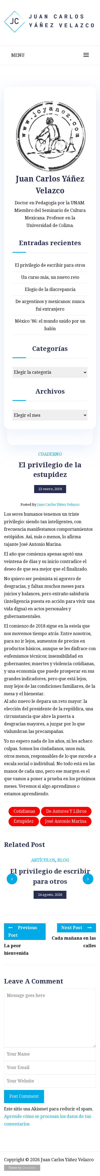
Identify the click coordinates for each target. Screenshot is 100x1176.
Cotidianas (24, 811)
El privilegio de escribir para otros (50, 265)
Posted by (50, 505)
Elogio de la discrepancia (50, 289)
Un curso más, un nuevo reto (50, 277)
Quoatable (29, 1167)
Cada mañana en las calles (74, 942)
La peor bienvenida (16, 949)
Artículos (43, 860)
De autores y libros (66, 811)
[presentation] (12, 879)
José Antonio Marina (65, 821)
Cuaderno (50, 454)
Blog (63, 860)
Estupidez (24, 821)
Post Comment (24, 1096)
